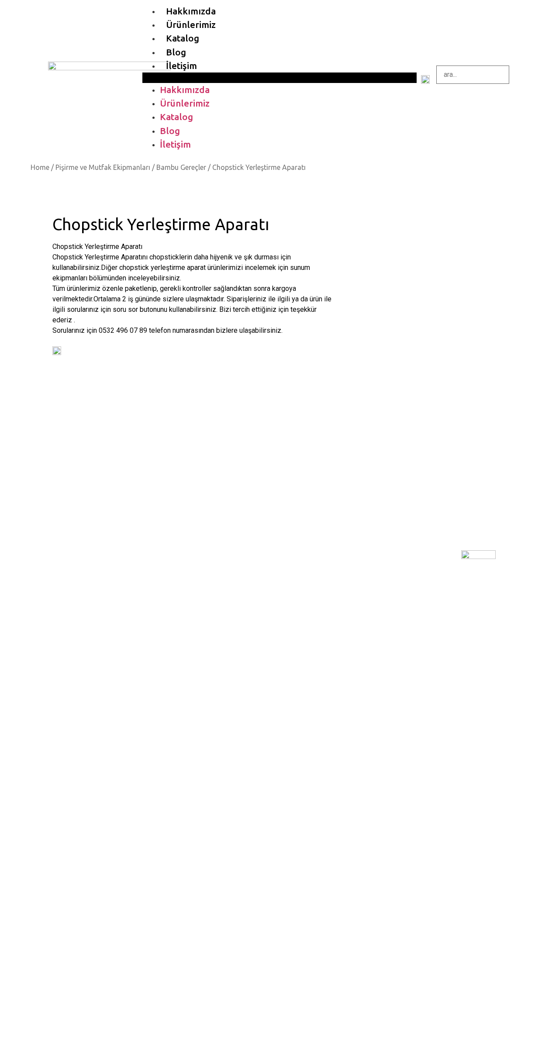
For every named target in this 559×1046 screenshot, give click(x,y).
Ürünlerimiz (191, 25)
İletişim (181, 66)
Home (40, 167)
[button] (279, 77)
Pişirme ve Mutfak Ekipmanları (102, 167)
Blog (176, 52)
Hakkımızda (191, 11)
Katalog (182, 38)
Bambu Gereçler (181, 167)
